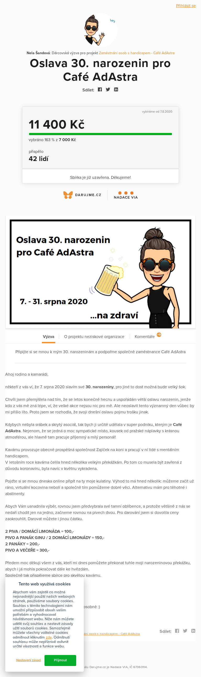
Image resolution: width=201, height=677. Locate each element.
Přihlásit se (186, 5)
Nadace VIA (119, 667)
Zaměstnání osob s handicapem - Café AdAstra (137, 53)
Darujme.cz (98, 667)
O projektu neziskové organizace (94, 336)
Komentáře (148, 336)
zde (49, 637)
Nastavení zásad (28, 660)
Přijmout (60, 660)
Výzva (48, 336)
